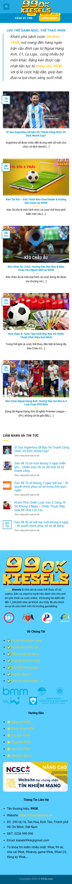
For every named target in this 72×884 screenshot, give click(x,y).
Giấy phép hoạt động (26, 660)
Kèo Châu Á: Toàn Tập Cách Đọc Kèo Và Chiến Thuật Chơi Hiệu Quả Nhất (36, 335)
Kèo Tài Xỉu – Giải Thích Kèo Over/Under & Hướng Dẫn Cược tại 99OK (36, 201)
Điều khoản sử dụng (25, 654)
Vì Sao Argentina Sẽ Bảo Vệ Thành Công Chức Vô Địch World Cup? (36, 134)
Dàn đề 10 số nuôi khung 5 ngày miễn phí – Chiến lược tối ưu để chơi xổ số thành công (40, 466)
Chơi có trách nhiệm (25, 681)
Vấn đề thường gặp (25, 667)
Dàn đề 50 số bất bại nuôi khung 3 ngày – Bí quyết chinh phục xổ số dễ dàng (41, 524)
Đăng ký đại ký (22, 755)
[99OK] (36, 6)
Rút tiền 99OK (21, 749)
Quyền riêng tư (21, 674)
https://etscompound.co (35, 815)
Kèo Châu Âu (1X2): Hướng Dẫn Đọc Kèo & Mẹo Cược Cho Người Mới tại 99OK (36, 268)
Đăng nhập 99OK (23, 728)
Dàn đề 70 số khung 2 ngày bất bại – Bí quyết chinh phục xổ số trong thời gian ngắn (41, 486)
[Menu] (6, 7)
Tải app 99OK (21, 735)
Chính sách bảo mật (25, 647)
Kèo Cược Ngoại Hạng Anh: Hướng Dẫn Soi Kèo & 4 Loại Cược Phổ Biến (36, 403)
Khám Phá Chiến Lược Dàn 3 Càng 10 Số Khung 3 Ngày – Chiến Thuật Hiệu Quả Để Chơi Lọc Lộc (40, 506)
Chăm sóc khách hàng (27, 640)
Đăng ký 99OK (21, 722)
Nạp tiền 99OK (21, 742)
